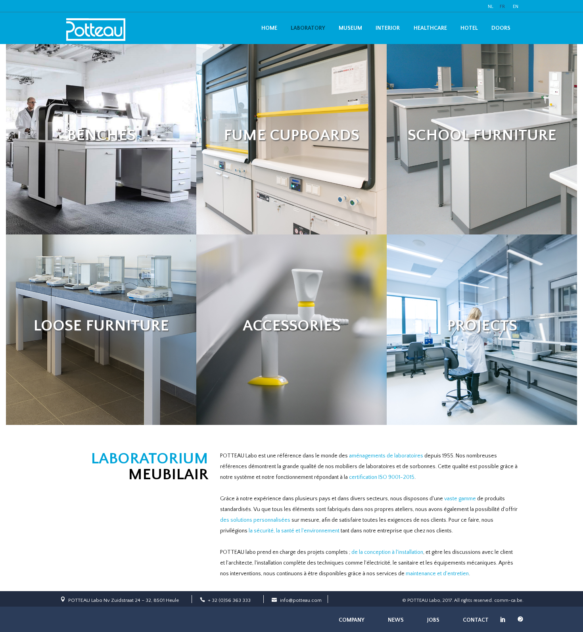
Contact (476, 620)
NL (490, 6)
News (396, 620)
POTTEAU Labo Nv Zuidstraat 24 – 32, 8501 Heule (123, 600)
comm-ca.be (508, 600)
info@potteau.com (301, 600)
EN (515, 6)
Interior (388, 28)
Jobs (433, 620)
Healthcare (430, 28)
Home (269, 28)
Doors (500, 28)
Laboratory (308, 28)
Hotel (469, 28)
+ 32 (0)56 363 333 (229, 600)
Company (351, 620)
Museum (350, 28)
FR (502, 6)
